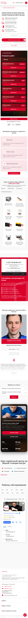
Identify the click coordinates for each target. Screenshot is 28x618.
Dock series (19, 188)
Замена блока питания (8, 80)
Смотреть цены (14, 436)
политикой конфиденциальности (20, 42)
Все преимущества (14, 173)
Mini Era (3, 188)
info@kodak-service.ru (8, 588)
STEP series (11, 188)
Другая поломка (14, 118)
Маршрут (8, 522)
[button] (11, 354)
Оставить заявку (14, 432)
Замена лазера (6, 105)
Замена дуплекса (7, 88)
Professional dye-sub (6, 191)
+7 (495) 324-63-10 (19, 2)
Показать (14, 397)
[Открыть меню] (26, 3)
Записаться (13, 67)
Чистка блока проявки (8, 96)
